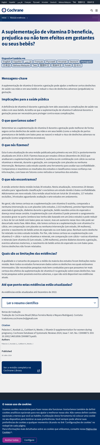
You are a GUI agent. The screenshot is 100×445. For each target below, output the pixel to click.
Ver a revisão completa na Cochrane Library (17, 369)
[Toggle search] (92, 10)
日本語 (6, 65)
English (4, 2)
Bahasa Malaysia (65, 2)
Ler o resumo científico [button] (22, 303)
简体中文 (90, 2)
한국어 (77, 65)
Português (86, 61)
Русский (36, 2)
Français (28, 2)
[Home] (12, 10)
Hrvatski (45, 2)
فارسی (19, 2)
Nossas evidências (17, 17)
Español (12, 2)
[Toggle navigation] (96, 10)
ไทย (74, 2)
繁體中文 (81, 2)
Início (4, 17)
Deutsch (53, 2)
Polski (68, 65)
